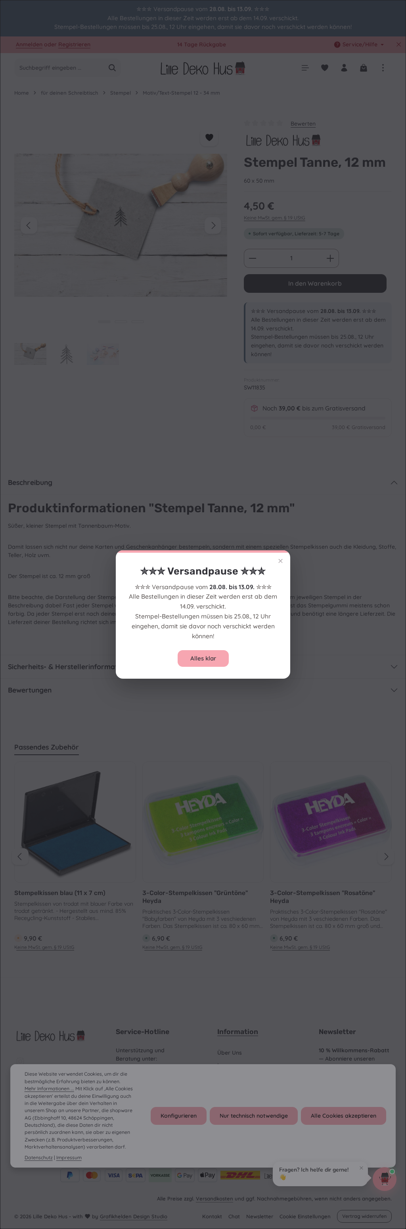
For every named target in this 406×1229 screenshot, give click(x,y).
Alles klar (203, 658)
